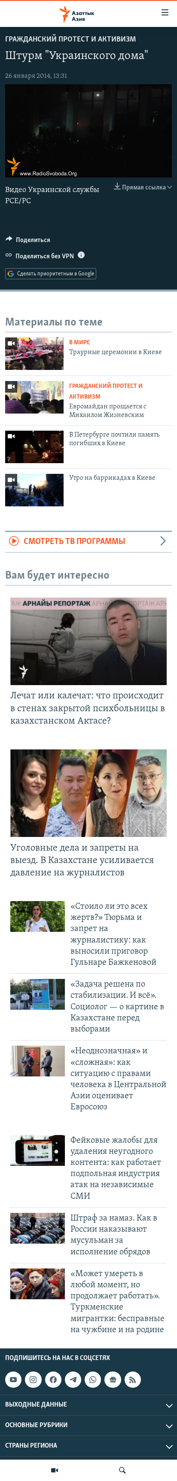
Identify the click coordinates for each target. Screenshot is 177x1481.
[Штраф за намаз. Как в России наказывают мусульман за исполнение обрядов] (37, 1228)
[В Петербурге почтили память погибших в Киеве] (34, 447)
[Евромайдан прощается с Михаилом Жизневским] (34, 397)
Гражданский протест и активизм (70, 40)
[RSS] (133, 1380)
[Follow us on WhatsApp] (93, 1380)
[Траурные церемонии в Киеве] (34, 353)
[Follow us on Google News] (112, 1380)
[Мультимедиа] (54, 1470)
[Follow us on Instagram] (33, 1380)
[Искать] (122, 1470)
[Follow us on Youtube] (13, 1380)
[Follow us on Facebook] (53, 1380)
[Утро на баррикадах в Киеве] (34, 490)
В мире (79, 343)
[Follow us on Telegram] (73, 1380)
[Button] (28, 242)
